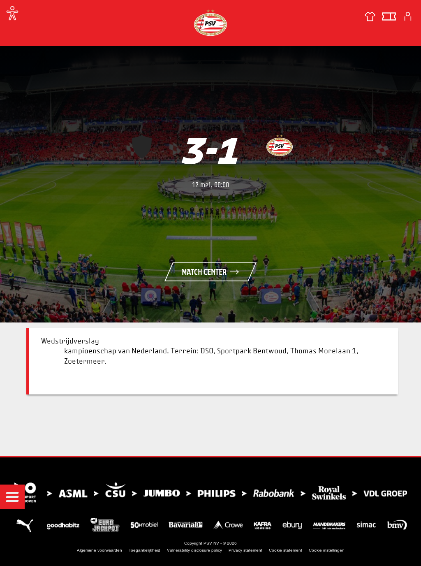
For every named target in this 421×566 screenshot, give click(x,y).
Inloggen (408, 16)
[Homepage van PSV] (210, 22)
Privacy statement (245, 550)
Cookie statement (285, 550)
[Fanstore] (370, 16)
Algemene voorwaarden (99, 550)
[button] (12, 497)
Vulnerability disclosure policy (194, 550)
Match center (204, 272)
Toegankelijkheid (144, 550)
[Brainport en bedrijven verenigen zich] (210, 492)
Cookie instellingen (327, 550)
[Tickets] (389, 16)
